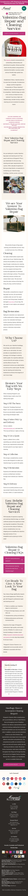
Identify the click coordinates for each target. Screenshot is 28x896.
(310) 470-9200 (14, 841)
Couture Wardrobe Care (14, 116)
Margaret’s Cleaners (6, 8)
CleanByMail (14, 130)
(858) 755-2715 (14, 833)
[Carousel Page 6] (19, 694)
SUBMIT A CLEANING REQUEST (11, 33)
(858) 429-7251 (14, 808)
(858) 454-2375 (14, 817)
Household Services (14, 122)
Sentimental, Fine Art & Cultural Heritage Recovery (14, 124)
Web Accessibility (6, 890)
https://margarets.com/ (9, 428)
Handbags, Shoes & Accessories (14, 118)
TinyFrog (24, 890)
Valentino (8, 60)
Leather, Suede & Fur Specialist (14, 120)
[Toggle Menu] (24, 8)
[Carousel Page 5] (17, 694)
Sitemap (13, 890)
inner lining (11, 302)
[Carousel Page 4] (15, 694)
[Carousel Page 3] (13, 694)
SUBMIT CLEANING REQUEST (11, 764)
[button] (14, 559)
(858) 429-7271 (14, 825)
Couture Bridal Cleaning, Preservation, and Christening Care (14, 127)
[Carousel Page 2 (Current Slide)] (11, 694)
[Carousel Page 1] (9, 694)
